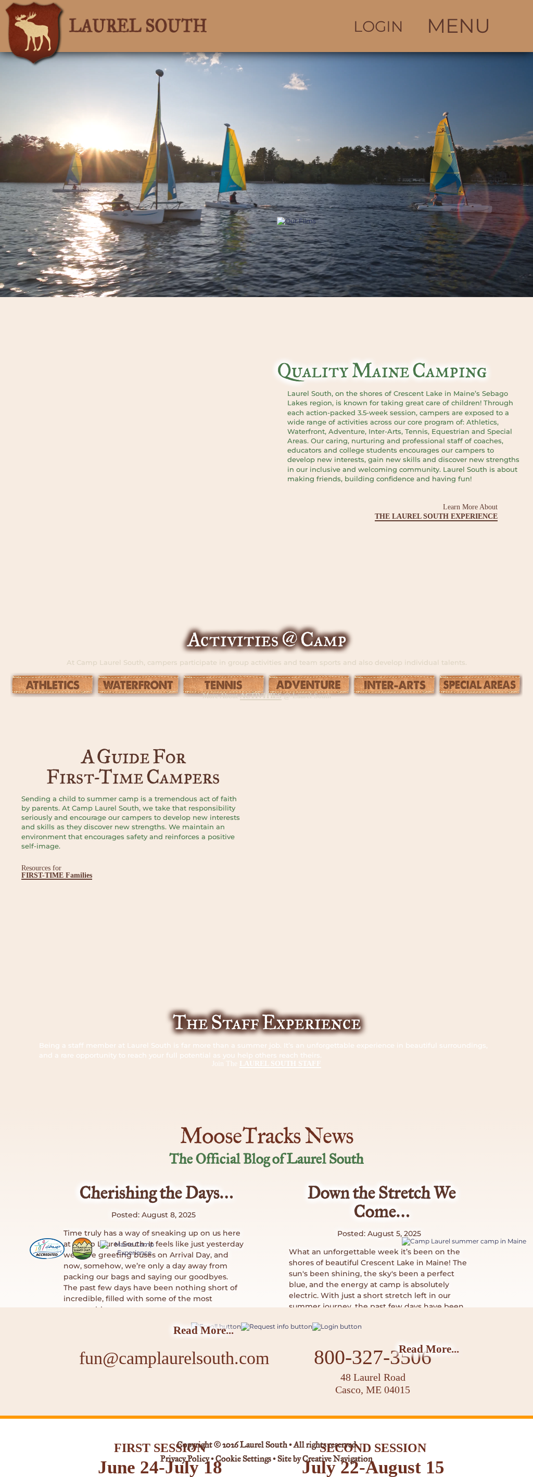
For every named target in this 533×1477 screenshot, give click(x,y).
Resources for (56, 871)
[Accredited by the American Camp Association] (47, 1248)
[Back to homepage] (133, 26)
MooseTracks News (266, 1137)
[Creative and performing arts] (394, 685)
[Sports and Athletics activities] (53, 685)
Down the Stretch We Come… (382, 1203)
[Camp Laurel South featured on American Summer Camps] (82, 1249)
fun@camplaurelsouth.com (174, 1358)
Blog (202, 1390)
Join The (266, 1064)
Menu (458, 26)
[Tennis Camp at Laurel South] (223, 685)
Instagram (169, 1391)
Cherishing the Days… (156, 1194)
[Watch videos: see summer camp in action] (378, 291)
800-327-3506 (373, 1357)
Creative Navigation (337, 1459)
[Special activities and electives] (480, 685)
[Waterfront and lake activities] (138, 685)
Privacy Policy (184, 1459)
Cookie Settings (243, 1459)
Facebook (141, 1391)
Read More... (203, 1330)
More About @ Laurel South (266, 696)
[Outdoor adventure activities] (309, 685)
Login (378, 26)
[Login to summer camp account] (337, 1326)
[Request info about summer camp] (276, 1326)
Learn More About (436, 512)
